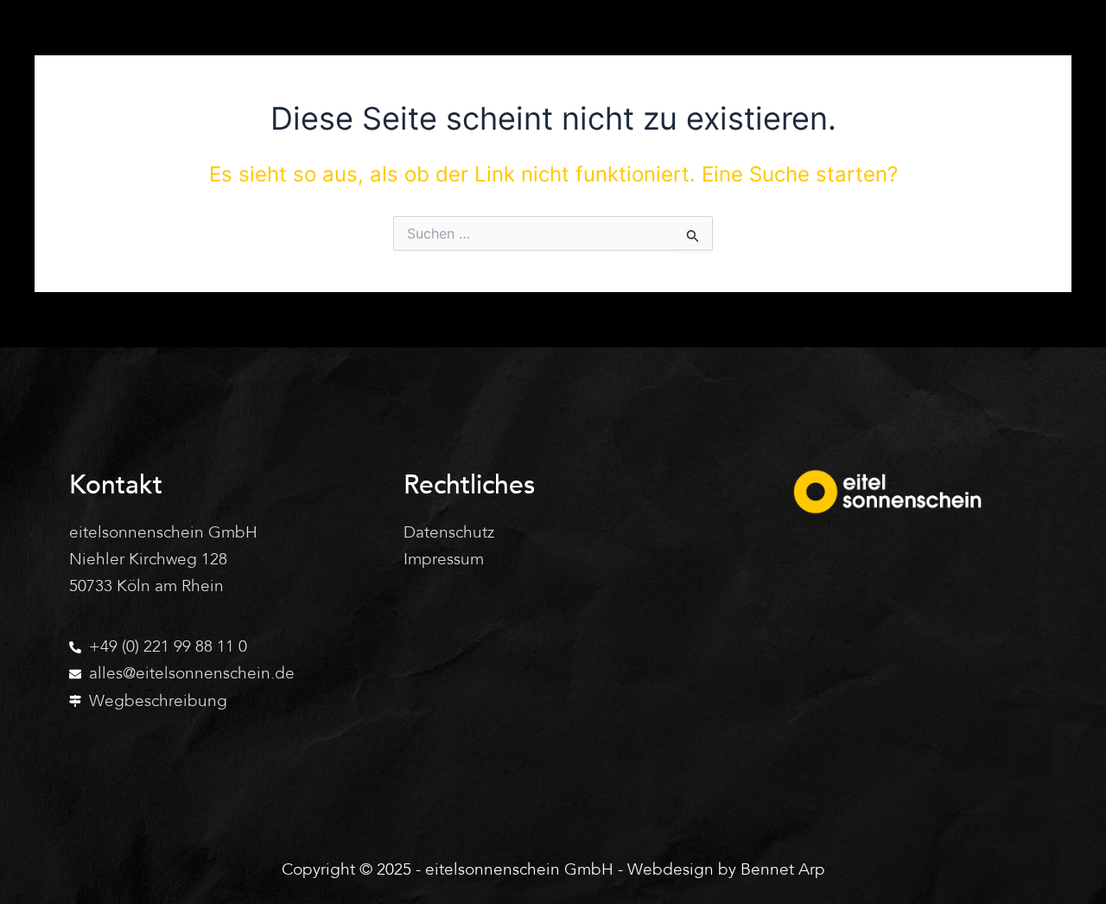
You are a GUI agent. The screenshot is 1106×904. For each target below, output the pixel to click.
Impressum (444, 559)
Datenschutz (449, 532)
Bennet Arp (783, 869)
